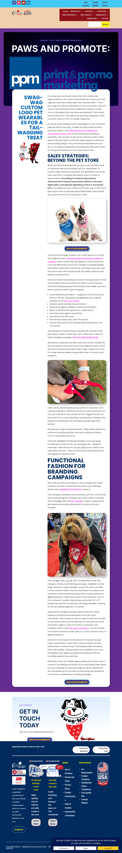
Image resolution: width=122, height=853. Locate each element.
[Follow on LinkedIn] (28, 3)
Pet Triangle (76, 501)
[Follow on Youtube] (23, 3)
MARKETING (92, 19)
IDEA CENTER (86, 15)
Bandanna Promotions (70, 489)
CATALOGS (101, 11)
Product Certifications (70, 796)
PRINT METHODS (69, 15)
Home (65, 11)
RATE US (105, 19)
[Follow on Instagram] (19, 3)
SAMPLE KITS (101, 15)
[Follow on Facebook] (14, 3)
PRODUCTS (75, 11)
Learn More (36, 822)
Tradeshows (86, 789)
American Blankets (83, 749)
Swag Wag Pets (103, 749)
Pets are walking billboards (85, 337)
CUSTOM (88, 11)
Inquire (19, 829)
